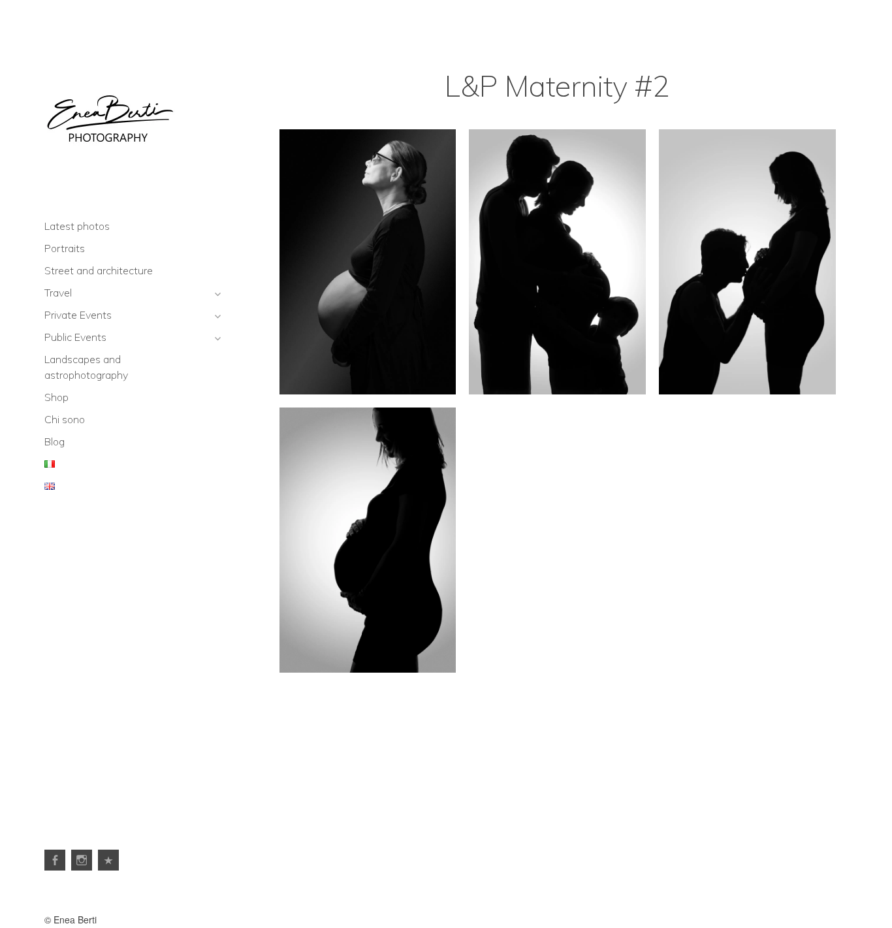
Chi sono (64, 419)
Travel (58, 292)
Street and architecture (98, 270)
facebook (54, 860)
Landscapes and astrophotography (86, 367)
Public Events (75, 337)
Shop (56, 397)
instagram (81, 860)
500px (108, 860)
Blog (54, 441)
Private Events (78, 314)
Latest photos (77, 225)
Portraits (64, 248)
